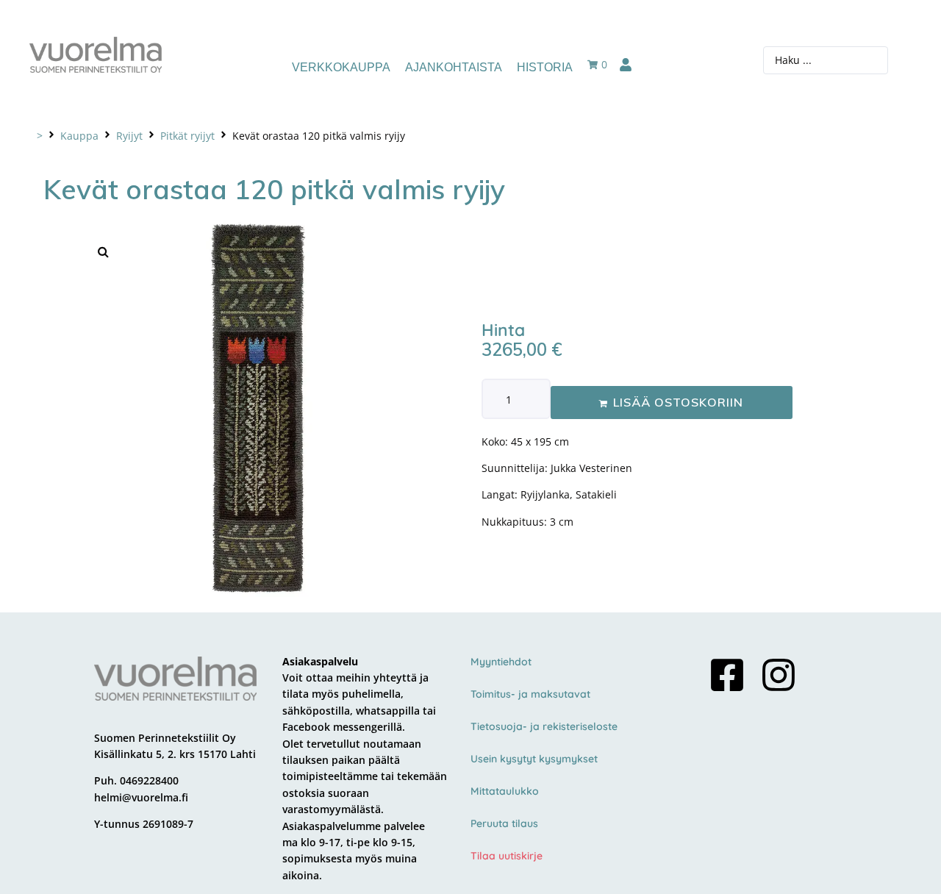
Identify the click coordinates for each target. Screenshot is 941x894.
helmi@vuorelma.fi (141, 797)
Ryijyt (129, 136)
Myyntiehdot (501, 661)
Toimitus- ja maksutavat (530, 694)
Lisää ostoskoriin (678, 402)
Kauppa (79, 136)
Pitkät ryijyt (187, 136)
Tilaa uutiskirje (506, 855)
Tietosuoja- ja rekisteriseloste (544, 726)
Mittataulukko (504, 791)
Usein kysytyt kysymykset (534, 758)
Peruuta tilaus (504, 823)
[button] (103, 251)
